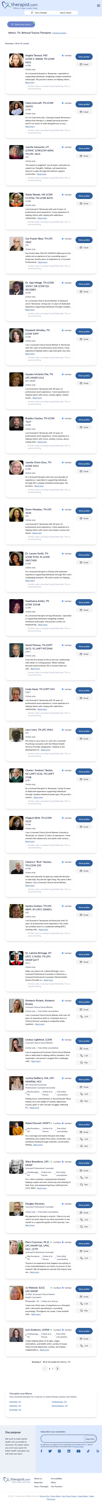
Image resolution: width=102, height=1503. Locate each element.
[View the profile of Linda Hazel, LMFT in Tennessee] (16, 694)
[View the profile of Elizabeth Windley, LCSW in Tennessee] (16, 335)
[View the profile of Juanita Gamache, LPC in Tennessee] (16, 152)
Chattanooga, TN (59, 1401)
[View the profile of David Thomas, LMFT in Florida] (16, 650)
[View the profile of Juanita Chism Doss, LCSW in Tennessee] (16, 468)
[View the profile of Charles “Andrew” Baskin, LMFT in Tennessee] (16, 775)
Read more (30, 82)
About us (38, 1478)
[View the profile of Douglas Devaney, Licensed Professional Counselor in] (16, 1209)
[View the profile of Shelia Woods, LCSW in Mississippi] (16, 200)
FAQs (53, 1482)
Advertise (38, 1482)
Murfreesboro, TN (60, 1405)
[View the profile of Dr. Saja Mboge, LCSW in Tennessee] (16, 288)
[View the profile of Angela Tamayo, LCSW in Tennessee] (16, 61)
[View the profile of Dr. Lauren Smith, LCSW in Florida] (16, 559)
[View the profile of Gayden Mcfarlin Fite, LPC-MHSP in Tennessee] (16, 379)
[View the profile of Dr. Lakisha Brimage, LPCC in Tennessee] (16, 958)
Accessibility (56, 1478)
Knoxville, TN (15, 1409)
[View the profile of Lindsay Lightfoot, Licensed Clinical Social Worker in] (16, 1045)
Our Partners (56, 1486)
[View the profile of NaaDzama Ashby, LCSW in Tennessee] (16, 606)
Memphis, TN (15, 1405)
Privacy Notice (78, 1446)
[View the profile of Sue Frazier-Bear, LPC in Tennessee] (16, 244)
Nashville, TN (15, 1401)
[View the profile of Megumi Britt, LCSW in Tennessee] (16, 823)
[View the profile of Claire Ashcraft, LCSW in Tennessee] (16, 108)
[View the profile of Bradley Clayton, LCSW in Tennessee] (16, 423)
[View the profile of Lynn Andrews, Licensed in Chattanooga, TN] (16, 1335)
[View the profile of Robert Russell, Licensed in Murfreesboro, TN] (16, 1128)
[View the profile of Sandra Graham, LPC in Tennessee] (16, 911)
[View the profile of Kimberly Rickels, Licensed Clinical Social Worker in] (16, 1006)
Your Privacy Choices (69, 1496)
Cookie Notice (83, 1496)
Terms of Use (44, 1496)
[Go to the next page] (57, 1368)
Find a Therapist (41, 1486)
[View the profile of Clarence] (16, 867)
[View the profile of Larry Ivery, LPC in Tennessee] (16, 735)
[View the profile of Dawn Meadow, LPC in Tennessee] (16, 515)
